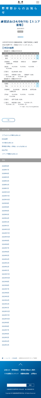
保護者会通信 (24, 373)
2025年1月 (5, 226)
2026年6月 (5, 173)
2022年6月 (5, 334)
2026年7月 (5, 170)
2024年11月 (6, 233)
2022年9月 (5, 322)
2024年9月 (5, 240)
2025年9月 (5, 203)
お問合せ (34, 373)
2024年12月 (6, 229)
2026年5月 (5, 177)
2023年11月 (6, 274)
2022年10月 (6, 319)
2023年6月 (5, 293)
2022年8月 (5, 326)
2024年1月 (5, 270)
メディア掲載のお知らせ (10, 154)
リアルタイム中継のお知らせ (11, 135)
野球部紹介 (15, 370)
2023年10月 (6, 278)
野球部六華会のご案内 (28, 370)
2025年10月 (6, 199)
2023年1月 (5, 308)
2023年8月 (5, 285)
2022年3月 (5, 345)
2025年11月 (6, 196)
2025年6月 (5, 211)
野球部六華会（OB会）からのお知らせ (14, 146)
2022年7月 (5, 330)
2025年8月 (5, 207)
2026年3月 (5, 185)
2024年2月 (5, 267)
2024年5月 (5, 255)
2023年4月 (5, 300)
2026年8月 (5, 166)
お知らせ (7, 370)
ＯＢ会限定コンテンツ (11, 373)
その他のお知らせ (7, 143)
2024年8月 (5, 244)
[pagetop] (20, 365)
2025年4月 (5, 218)
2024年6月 (5, 252)
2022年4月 (5, 341)
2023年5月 (5, 296)
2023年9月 (5, 281)
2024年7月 (5, 248)
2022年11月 (6, 315)
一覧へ (8, 120)
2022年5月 (5, 337)
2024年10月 (6, 237)
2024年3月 (5, 263)
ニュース (8, 358)
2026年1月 (5, 188)
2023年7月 (5, 289)
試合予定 (5, 150)
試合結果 (20, 31)
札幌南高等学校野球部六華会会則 (15, 389)
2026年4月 (5, 181)
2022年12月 (6, 311)
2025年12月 (6, 192)
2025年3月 (5, 222)
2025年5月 (5, 214)
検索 (30, 385)
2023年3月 (5, 304)
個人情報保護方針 (29, 389)
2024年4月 (5, 259)
